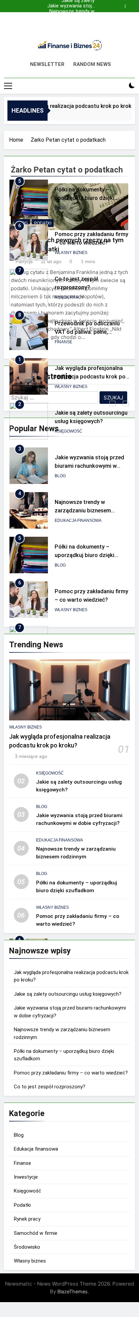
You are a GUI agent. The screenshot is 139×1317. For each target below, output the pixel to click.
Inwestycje (26, 1177)
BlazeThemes (72, 1291)
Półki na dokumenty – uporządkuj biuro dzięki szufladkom (84, 198)
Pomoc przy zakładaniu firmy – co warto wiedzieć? (71, 1073)
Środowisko (27, 1247)
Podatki (22, 1205)
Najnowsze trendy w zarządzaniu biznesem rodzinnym (69, 11)
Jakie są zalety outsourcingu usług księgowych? (72, 22)
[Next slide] (131, 4)
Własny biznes (71, 252)
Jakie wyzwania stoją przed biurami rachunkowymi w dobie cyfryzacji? (70, 6)
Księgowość (68, 431)
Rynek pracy (69, 297)
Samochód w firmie (35, 1233)
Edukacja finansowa (78, 520)
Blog (60, 208)
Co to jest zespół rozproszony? (49, 1087)
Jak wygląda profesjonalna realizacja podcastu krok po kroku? (72, 17)
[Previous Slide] (121, 4)
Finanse (63, 342)
